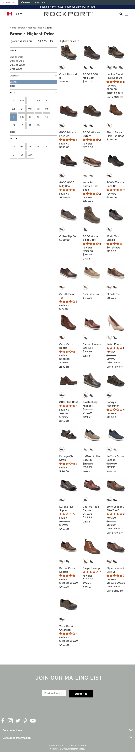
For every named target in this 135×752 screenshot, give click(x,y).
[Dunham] (25, 2)
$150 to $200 (17, 65)
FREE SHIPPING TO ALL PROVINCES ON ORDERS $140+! (67, 7)
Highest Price (67, 41)
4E (21, 146)
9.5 (30, 108)
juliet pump (114, 344)
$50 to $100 (16, 57)
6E (30, 146)
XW (30, 154)
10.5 (46, 108)
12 (30, 117)
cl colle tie (113, 294)
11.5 (22, 117)
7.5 (38, 100)
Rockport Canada (76, 749)
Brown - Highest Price (30, 27)
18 (38, 125)
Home (13, 27)
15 (14, 125)
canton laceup (92, 344)
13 (38, 117)
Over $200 (16, 69)
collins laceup (91, 294)
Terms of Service (77, 746)
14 (46, 117)
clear (12, 86)
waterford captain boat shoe (90, 186)
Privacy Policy (57, 746)
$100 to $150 (17, 61)
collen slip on (67, 236)
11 (13, 117)
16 (22, 125)
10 (38, 108)
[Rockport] (9, 2)
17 (30, 125)
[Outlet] (40, 2)
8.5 (13, 108)
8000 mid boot (68, 402)
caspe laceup (91, 568)
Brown (13, 82)
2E (13, 146)
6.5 (22, 100)
